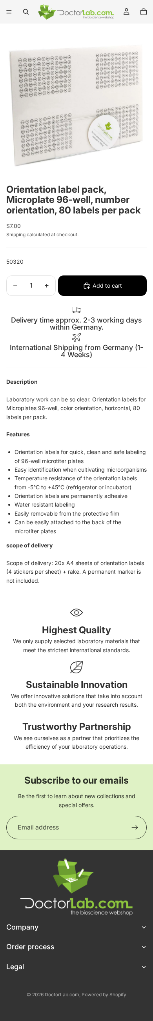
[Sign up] (135, 827)
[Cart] (143, 11)
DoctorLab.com (62, 994)
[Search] (26, 11)
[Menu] (9, 12)
